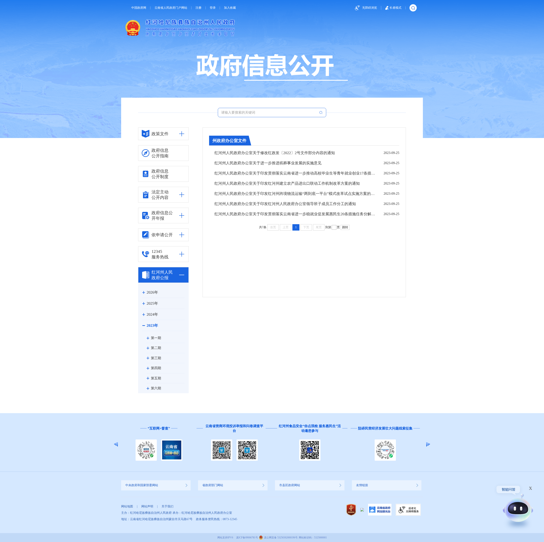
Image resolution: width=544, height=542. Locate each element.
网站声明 (147, 506)
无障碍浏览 (369, 7)
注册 (198, 7)
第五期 (156, 378)
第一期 (156, 338)
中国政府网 (138, 7)
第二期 (156, 348)
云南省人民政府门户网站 (170, 7)
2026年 (152, 292)
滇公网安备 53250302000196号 (281, 537)
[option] (142, 444)
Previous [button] (116, 444)
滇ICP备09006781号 (247, 537)
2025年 (152, 303)
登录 (213, 7)
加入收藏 (230, 7)
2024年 (152, 314)
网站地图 (127, 506)
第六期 (156, 388)
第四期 (156, 368)
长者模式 (395, 7)
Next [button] (428, 444)
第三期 (156, 358)
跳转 (345, 227)
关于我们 (167, 506)
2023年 (152, 325)
